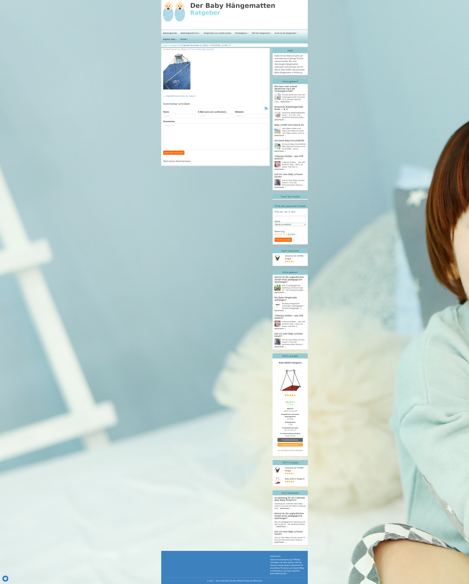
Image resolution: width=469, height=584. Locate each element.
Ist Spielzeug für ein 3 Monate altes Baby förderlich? (289, 498)
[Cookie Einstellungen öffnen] (5, 580)
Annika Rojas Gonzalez (205, 49)
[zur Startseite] (193, 15)
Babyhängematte (170, 33)
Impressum (275, 556)
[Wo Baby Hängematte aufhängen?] (277, 305)
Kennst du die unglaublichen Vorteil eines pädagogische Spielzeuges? (289, 279)
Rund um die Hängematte (285, 33)
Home (164, 45)
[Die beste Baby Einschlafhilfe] (277, 146)
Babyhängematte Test (190, 33)
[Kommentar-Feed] (266, 108)
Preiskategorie (241, 33)
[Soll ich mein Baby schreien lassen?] (277, 182)
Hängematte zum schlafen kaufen (217, 33)
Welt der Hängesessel (261, 33)
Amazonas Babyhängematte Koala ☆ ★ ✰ (288, 108)
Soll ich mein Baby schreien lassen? (288, 175)
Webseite (239, 112)
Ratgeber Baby (169, 39)
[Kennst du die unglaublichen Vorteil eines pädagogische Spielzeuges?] (277, 287)
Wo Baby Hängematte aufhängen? (285, 298)
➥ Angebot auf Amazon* (290, 445)
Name (166, 112)
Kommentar (169, 121)
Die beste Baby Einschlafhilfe (289, 140)
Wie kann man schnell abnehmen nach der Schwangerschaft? (285, 89)
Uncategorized (175, 45)
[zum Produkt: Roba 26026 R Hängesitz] (290, 380)
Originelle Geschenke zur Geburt (181, 96)
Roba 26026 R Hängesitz (290, 362)
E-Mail (212, 112)
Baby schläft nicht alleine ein (289, 124)
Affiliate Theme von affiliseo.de (249, 581)
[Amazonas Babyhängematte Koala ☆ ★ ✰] (277, 114)
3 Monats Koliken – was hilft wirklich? (288, 157)
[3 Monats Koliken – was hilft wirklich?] (277, 164)
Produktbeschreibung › (290, 440)
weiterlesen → (286, 101)
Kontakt (183, 39)
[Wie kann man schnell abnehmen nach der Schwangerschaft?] (277, 96)
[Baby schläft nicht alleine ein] (277, 130)
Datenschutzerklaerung (281, 559)
